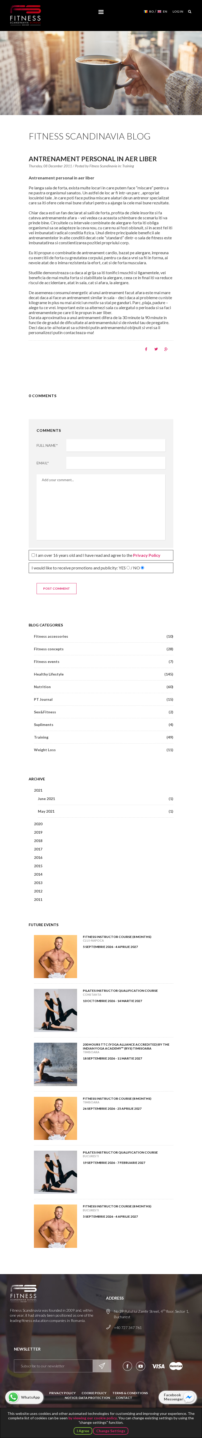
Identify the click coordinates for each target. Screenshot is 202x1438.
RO (151, 11)
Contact (124, 1398)
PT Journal (103, 699)
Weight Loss (103, 749)
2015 (38, 866)
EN (165, 11)
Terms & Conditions (130, 1393)
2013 (38, 882)
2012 (38, 891)
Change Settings (110, 1431)
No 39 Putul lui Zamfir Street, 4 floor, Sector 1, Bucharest (151, 1314)
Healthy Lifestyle (103, 674)
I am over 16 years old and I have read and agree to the (97, 555)
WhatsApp (30, 1397)
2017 (38, 849)
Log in (178, 11)
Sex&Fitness (103, 712)
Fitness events (103, 661)
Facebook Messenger (173, 1397)
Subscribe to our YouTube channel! (140, 1366)
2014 (38, 874)
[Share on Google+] (166, 349)
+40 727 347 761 (128, 1327)
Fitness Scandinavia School (25, 15)
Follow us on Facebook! (127, 1366)
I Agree (83, 1431)
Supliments (103, 724)
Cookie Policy (94, 1393)
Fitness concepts (103, 649)
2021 (38, 790)
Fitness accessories (103, 636)
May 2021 (105, 811)
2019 (38, 832)
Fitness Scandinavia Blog (90, 136)
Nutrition (103, 686)
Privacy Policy (62, 1393)
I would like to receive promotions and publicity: (86, 567)
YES (122, 567)
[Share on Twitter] (156, 349)
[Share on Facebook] (146, 349)
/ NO (135, 567)
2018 (38, 840)
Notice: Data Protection (87, 1398)
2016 (38, 857)
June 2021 (105, 798)
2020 (38, 824)
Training (128, 166)
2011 (38, 899)
